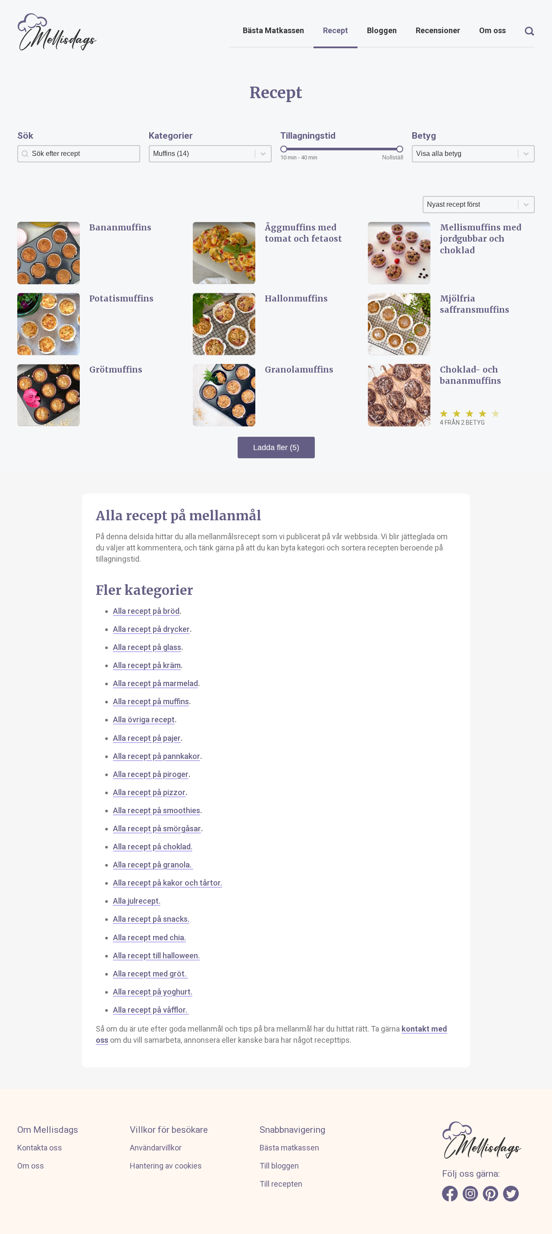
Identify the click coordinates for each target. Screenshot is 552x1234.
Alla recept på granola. (153, 864)
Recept (335, 30)
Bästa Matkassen (273, 30)
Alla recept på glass (147, 647)
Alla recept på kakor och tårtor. (167, 882)
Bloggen (382, 30)
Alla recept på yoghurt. (152, 991)
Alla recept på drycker (151, 629)
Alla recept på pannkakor (156, 756)
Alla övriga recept (144, 719)
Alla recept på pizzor (149, 792)
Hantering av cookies (166, 1165)
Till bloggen (279, 1165)
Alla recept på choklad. (152, 846)
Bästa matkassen (289, 1147)
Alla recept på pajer (147, 738)
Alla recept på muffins (151, 701)
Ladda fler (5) (276, 447)
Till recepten (281, 1183)
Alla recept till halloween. (156, 955)
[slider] (283, 149)
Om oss (492, 30)
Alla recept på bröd (146, 610)
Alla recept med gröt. (150, 973)
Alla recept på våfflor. (151, 1009)
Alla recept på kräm (147, 665)
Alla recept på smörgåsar (157, 828)
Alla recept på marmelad (155, 683)
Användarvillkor (156, 1147)
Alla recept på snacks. (151, 918)
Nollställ (392, 157)
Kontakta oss (39, 1147)
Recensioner (438, 30)
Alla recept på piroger (150, 774)
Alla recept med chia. (149, 937)
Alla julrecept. (136, 900)
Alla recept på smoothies (156, 810)
